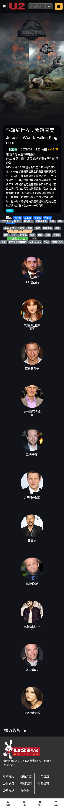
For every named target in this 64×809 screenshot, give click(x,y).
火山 (14, 235)
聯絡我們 (26, 783)
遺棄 (40, 235)
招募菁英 (43, 783)
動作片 (17, 221)
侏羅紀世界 (57, 242)
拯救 (32, 235)
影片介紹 (8, 776)
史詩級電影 (41, 221)
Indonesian (35, 242)
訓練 (30, 228)
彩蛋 (3, 242)
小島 (6, 228)
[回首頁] (17, 6)
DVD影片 (6, 221)
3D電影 (23, 235)
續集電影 (47, 228)
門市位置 (43, 776)
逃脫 (38, 228)
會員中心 (26, 790)
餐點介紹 (26, 776)
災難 (52, 221)
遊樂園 (57, 235)
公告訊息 (8, 783)
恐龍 (22, 228)
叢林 (6, 235)
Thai (46, 242)
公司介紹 (8, 790)
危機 (57, 228)
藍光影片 (28, 221)
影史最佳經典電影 (17, 242)
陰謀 (60, 221)
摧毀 (48, 235)
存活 (14, 228)
